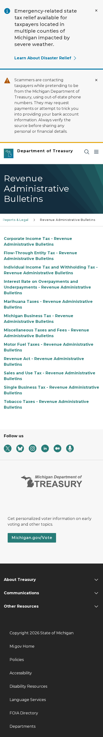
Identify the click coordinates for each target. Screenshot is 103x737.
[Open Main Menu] (96, 152)
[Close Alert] (96, 10)
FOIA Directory (24, 713)
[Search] (87, 152)
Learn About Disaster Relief (42, 58)
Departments (22, 726)
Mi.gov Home (22, 646)
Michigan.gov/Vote (31, 537)
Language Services (28, 699)
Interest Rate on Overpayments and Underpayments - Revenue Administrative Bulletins (47, 287)
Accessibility (21, 673)
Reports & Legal (16, 220)
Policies (17, 659)
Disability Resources (28, 686)
